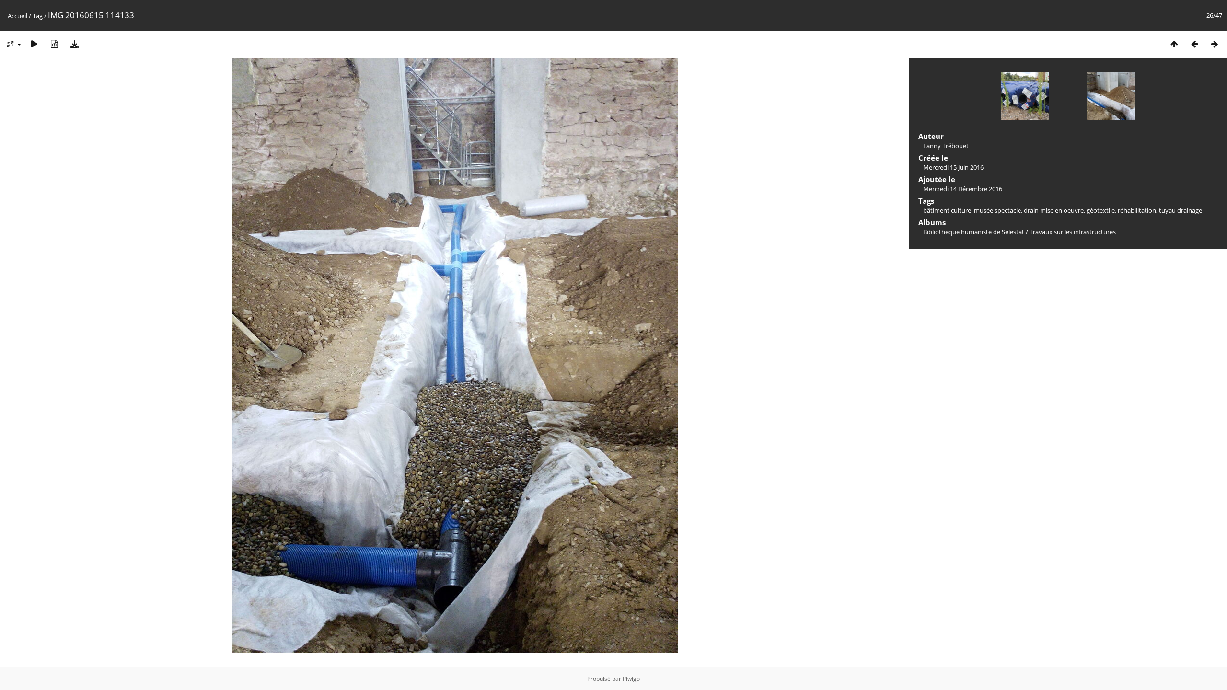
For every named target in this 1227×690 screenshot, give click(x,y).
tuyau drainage (1180, 210)
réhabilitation (1137, 210)
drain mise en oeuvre (1054, 210)
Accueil (17, 16)
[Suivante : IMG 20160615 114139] (1214, 43)
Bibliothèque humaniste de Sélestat (973, 232)
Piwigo (631, 679)
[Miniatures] (1174, 43)
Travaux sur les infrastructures (1073, 232)
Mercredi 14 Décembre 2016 (962, 188)
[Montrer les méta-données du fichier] (54, 43)
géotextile (1101, 210)
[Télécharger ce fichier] (74, 43)
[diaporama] (34, 43)
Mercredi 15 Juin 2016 (953, 167)
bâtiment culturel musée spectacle (972, 210)
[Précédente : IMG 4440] (1194, 43)
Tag (38, 16)
